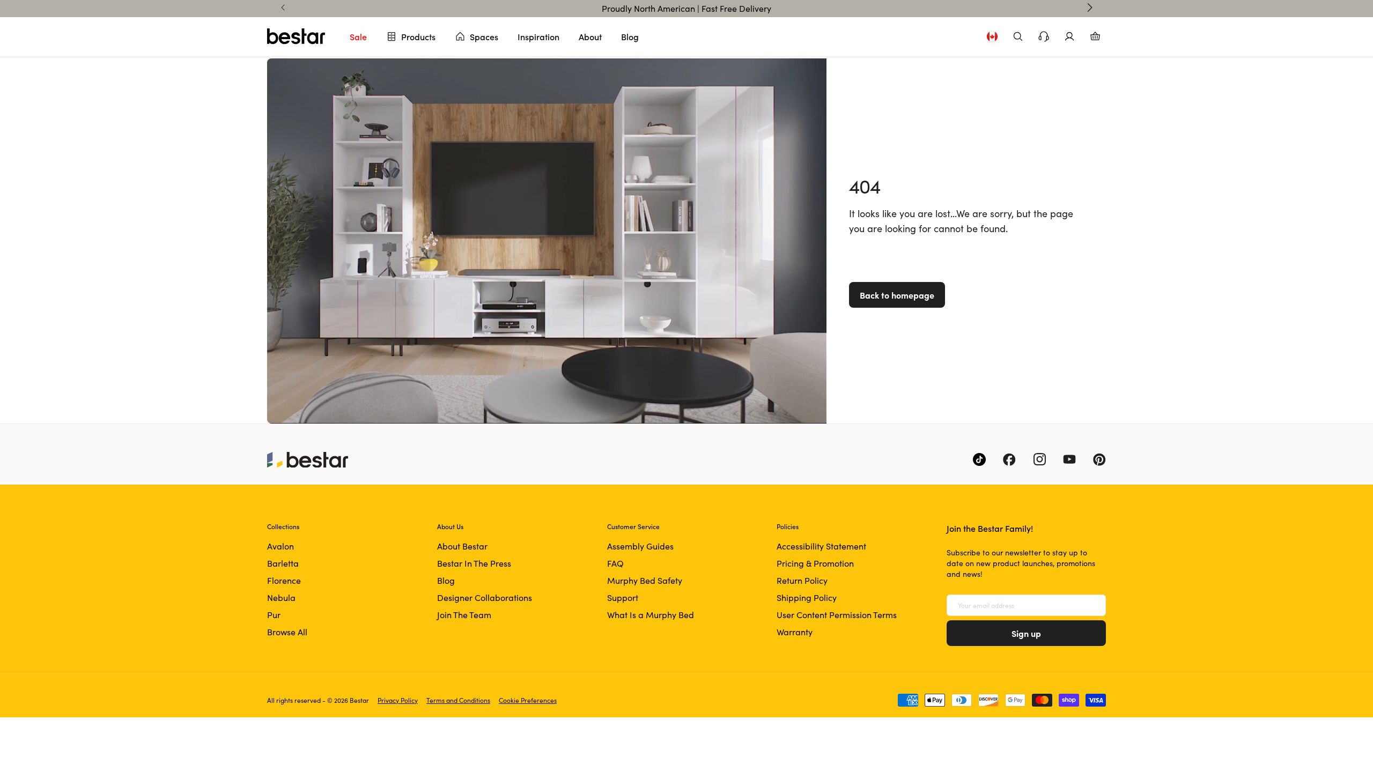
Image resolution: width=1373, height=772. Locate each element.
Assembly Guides (640, 546)
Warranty (795, 631)
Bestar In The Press (474, 563)
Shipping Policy (807, 597)
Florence (284, 580)
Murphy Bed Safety (644, 580)
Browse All (287, 631)
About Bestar (462, 546)
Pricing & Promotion (815, 563)
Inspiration (538, 36)
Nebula (281, 597)
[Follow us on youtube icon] (1069, 459)
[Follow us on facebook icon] (1009, 459)
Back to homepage (897, 295)
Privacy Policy (398, 700)
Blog (630, 36)
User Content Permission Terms (837, 614)
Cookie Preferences (528, 700)
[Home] (296, 36)
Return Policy (802, 580)
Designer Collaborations (484, 597)
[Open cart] (1095, 36)
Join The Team (464, 614)
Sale (358, 36)
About (590, 36)
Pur (273, 614)
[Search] (1018, 36)
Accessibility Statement (821, 546)
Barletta (283, 563)
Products (418, 36)
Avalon (280, 546)
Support (622, 597)
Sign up (1026, 633)
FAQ (615, 563)
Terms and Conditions (458, 700)
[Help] (1043, 36)
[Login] (1069, 36)
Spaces (484, 36)
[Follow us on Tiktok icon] (979, 459)
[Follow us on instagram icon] (1039, 459)
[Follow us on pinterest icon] (1099, 459)
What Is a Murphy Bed (650, 614)
